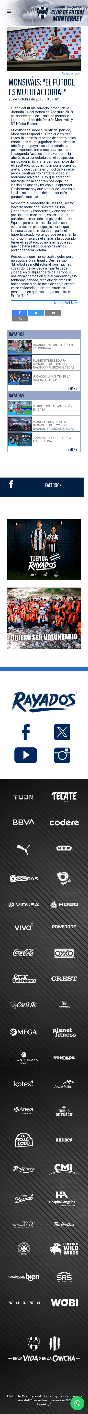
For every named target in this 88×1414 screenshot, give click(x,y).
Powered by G (44, 1404)
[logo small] (51, 14)
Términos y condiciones (58, 1396)
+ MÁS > (72, 389)
